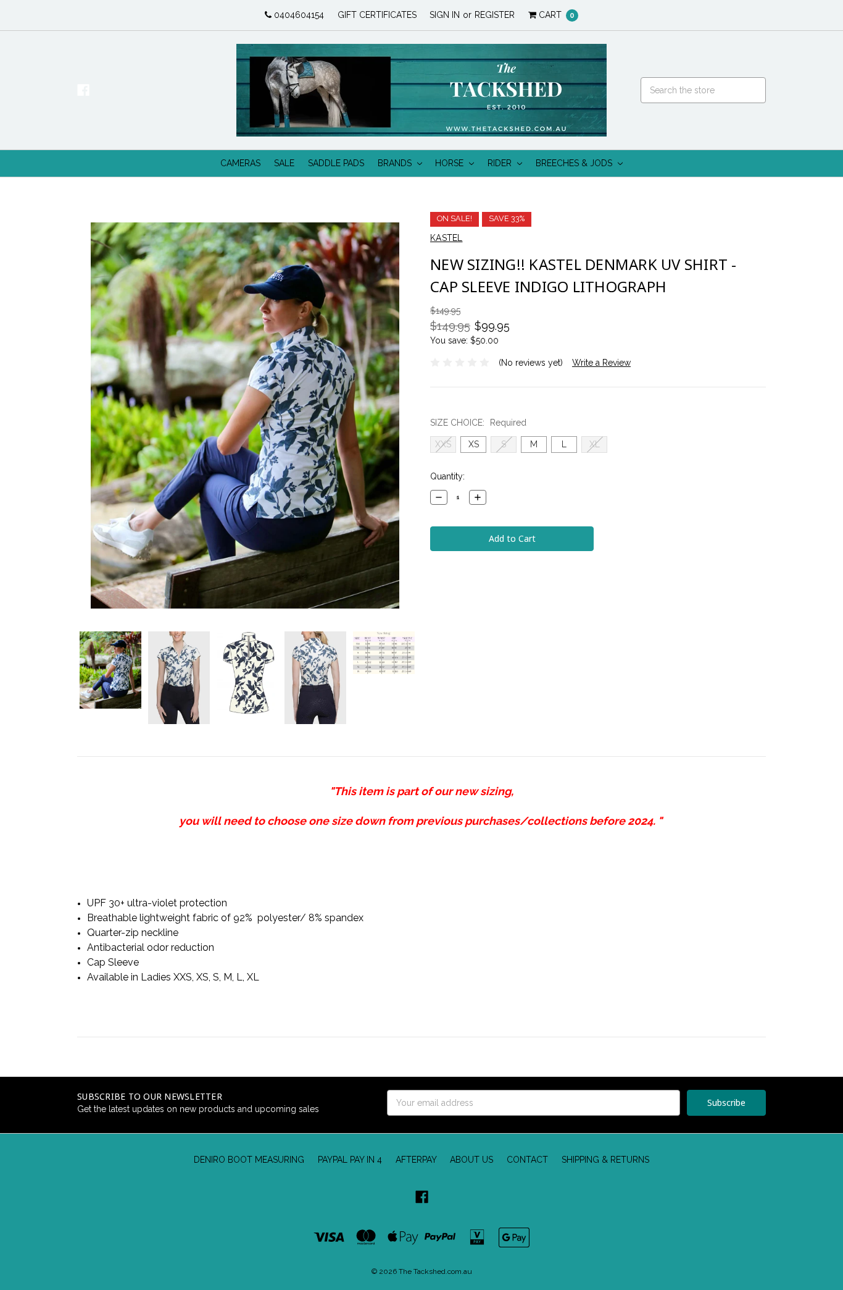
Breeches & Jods (575, 163)
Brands (396, 163)
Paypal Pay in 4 (350, 1160)
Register (495, 15)
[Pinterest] (436, 578)
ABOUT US (471, 1160)
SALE (284, 163)
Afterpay (416, 1160)
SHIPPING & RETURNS (605, 1160)
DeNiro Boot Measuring (249, 1160)
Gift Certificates (377, 15)
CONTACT (527, 1160)
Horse (450, 163)
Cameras (240, 163)
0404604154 (298, 15)
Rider (501, 163)
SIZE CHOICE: (478, 423)
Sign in (445, 15)
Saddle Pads (336, 163)
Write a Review (601, 363)
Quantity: (447, 476)
